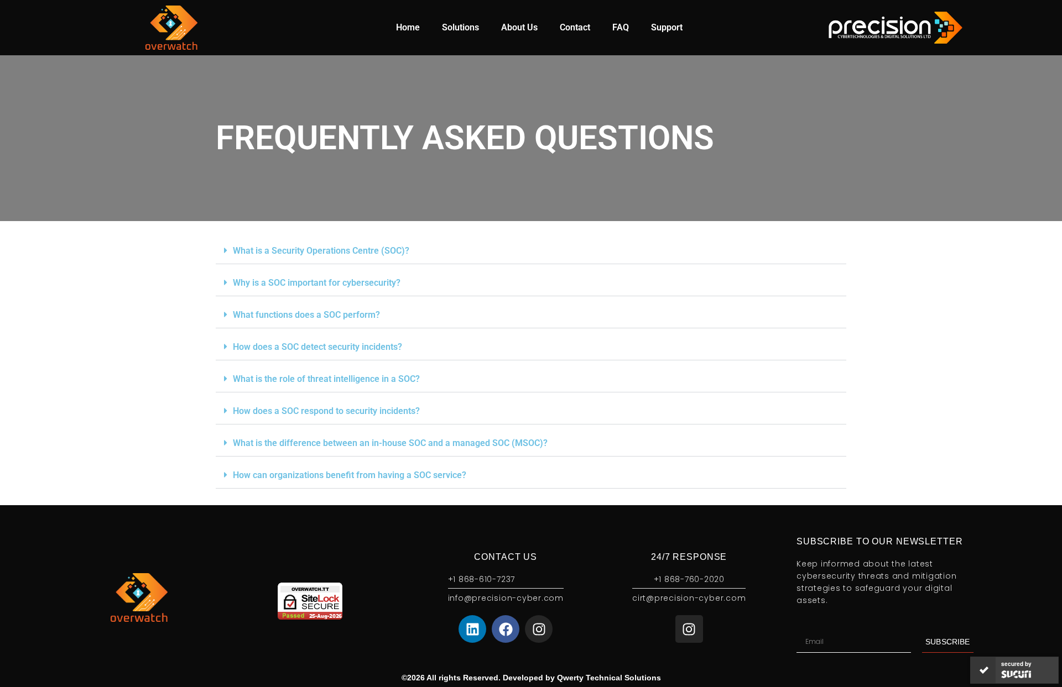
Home (408, 27)
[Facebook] (505, 629)
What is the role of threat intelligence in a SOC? (326, 379)
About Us (519, 27)
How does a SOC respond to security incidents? (326, 411)
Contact (575, 27)
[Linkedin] (472, 629)
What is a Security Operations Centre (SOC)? (321, 250)
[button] (531, 251)
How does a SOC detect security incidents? (317, 347)
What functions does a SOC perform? (306, 315)
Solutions (460, 27)
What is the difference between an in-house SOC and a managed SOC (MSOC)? (390, 443)
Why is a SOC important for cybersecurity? (316, 282)
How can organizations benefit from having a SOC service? (349, 475)
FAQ (620, 27)
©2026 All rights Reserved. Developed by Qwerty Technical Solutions (531, 677)
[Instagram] (539, 629)
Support (667, 27)
